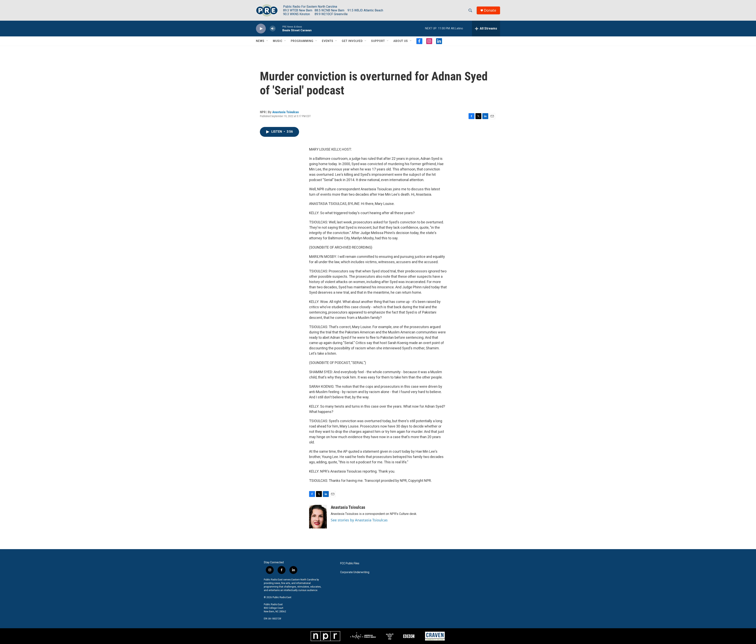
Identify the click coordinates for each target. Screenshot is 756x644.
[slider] (279, 28)
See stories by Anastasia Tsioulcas (359, 520)
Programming (302, 41)
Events (327, 41)
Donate (490, 10)
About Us (400, 41)
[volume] (272, 28)
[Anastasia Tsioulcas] (318, 516)
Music (277, 41)
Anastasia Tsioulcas (285, 112)
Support (378, 41)
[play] (261, 28)
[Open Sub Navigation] (267, 41)
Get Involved (352, 41)
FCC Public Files (349, 563)
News (260, 41)
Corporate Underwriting (354, 572)
